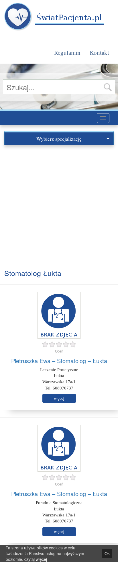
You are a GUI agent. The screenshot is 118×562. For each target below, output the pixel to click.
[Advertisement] (59, 207)
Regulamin (67, 52)
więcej (59, 398)
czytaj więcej (35, 559)
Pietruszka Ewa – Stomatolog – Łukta (59, 361)
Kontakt (99, 52)
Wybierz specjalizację (59, 138)
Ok (107, 553)
